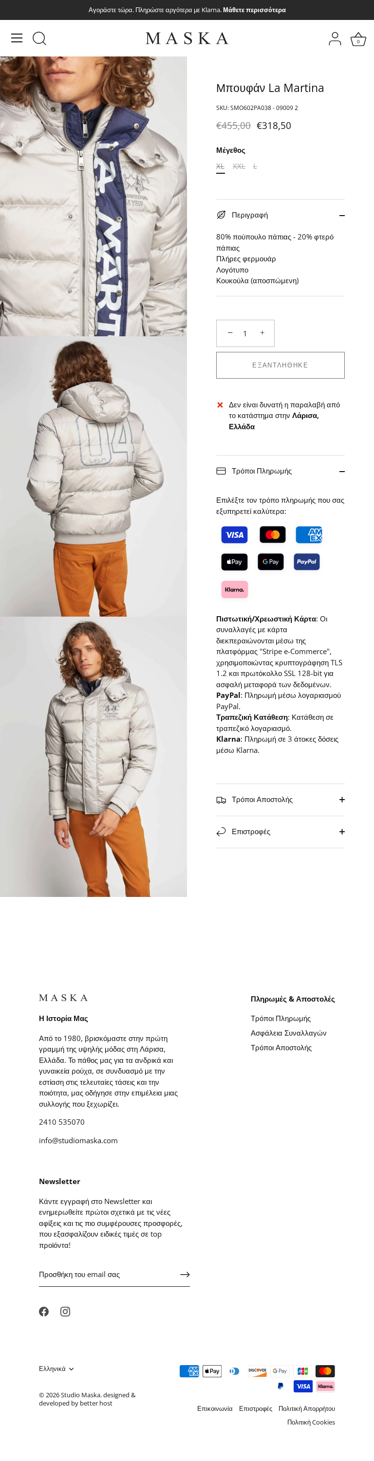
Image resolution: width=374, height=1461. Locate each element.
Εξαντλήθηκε (280, 365)
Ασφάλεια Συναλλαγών (289, 1033)
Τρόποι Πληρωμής (261, 470)
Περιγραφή (249, 214)
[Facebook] (44, 1310)
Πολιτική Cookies (311, 1422)
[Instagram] (65, 1310)
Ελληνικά (52, 1369)
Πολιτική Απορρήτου (307, 1408)
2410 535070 (62, 1122)
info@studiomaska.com (78, 1140)
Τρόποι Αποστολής (261, 799)
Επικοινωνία (215, 1408)
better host (96, 1403)
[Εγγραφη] (185, 1274)
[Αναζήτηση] (39, 39)
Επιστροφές (250, 831)
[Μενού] (17, 38)
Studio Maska (80, 1394)
